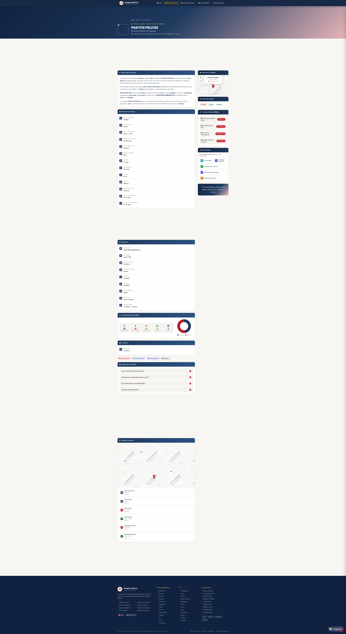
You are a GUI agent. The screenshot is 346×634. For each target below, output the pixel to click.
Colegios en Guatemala (143, 608)
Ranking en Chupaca (210, 178)
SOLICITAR (220, 126)
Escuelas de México (124, 608)
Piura (182, 607)
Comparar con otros (222, 160)
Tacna (183, 615)
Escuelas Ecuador (142, 605)
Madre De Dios (185, 599)
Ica (160, 617)
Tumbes (183, 617)
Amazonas (162, 591)
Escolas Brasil (123, 610)
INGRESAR (220, 141)
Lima (182, 593)
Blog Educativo (207, 612)
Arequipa (161, 599)
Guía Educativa (207, 601)
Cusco (161, 609)
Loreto (183, 596)
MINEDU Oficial (207, 607)
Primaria (211, 616)
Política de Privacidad (222, 631)
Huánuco (161, 615)
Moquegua (184, 601)
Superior (205, 620)
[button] (154, 476)
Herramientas (219, 3)
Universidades (204, 3)
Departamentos (172, 3)
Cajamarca (162, 604)
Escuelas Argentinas (124, 605)
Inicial (204, 616)
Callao (161, 607)
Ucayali (183, 620)
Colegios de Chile (124, 602)
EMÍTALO (220, 119)
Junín (160, 620)
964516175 (126, 351)
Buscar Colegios (208, 591)
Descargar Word (139, 358)
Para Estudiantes (188, 3)
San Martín (184, 612)
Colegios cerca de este (211, 166)
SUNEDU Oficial (208, 609)
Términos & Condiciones (208, 631)
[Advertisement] (173, 54)
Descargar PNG (153, 358)
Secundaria (219, 616)
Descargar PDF (125, 358)
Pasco (183, 604)
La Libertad (162, 623)
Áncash (161, 593)
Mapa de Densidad (208, 599)
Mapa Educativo (207, 596)
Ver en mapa (207, 160)
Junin (137, 20)
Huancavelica (163, 612)
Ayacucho (162, 601)
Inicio (160, 3)
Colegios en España (143, 610)
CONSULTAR (219, 133)
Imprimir (166, 358)
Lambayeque (184, 591)
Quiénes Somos (207, 604)
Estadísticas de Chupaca (211, 172)
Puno (182, 609)
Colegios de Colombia (143, 602)
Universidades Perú (209, 593)
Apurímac (161, 596)
